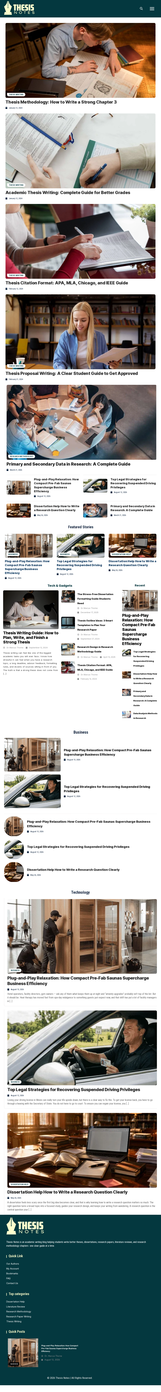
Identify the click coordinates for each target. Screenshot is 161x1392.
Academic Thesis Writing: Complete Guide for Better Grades (68, 192)
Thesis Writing (16, 94)
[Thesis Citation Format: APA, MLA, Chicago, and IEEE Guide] (80, 241)
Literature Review (15, 1306)
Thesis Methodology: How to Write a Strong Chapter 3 (61, 102)
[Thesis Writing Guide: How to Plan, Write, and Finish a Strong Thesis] (31, 609)
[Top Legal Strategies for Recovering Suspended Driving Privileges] (95, 486)
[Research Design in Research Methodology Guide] (68, 649)
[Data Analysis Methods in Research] (126, 714)
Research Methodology (21, 456)
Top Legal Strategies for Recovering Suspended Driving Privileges (133, 483)
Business (65, 554)
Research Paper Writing (18, 1316)
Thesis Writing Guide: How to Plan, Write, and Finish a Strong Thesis (30, 637)
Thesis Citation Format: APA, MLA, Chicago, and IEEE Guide (67, 283)
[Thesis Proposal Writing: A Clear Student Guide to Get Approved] (80, 331)
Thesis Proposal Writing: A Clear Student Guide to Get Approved (72, 373)
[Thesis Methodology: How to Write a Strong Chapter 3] (80, 60)
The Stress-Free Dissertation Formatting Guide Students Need (95, 599)
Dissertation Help (121, 554)
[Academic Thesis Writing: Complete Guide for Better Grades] (80, 150)
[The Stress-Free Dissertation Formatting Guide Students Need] (68, 596)
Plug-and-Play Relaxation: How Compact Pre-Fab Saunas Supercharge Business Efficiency (59, 1348)
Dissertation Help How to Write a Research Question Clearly (145, 678)
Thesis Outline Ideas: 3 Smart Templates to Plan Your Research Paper (95, 625)
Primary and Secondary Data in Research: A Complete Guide (68, 464)
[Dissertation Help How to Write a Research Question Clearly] (19, 511)
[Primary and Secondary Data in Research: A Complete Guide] (82, 422)
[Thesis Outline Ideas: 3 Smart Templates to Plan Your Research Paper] (68, 623)
